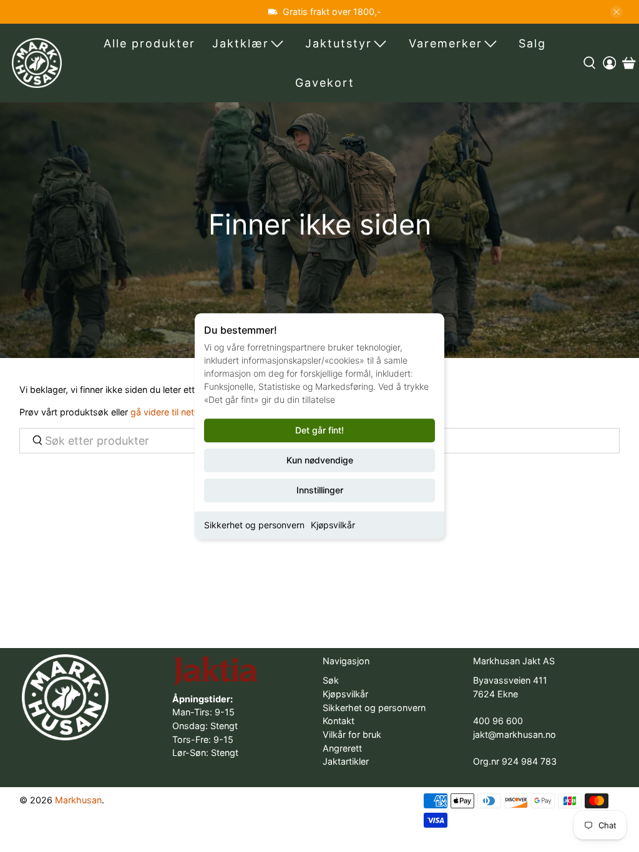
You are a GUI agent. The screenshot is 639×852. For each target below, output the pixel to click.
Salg (532, 43)
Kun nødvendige (319, 460)
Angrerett (342, 748)
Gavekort (324, 82)
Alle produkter (149, 43)
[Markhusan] (37, 63)
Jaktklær (240, 43)
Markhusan (78, 800)
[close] (616, 12)
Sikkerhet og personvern (254, 525)
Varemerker (445, 43)
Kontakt (338, 720)
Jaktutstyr (338, 43)
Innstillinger (319, 490)
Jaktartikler (346, 761)
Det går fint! (319, 430)
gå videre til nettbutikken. (182, 412)
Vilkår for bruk (352, 734)
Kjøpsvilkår (333, 525)
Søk (331, 680)
